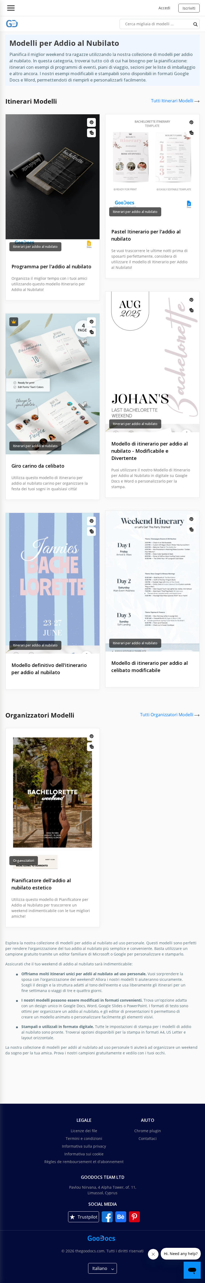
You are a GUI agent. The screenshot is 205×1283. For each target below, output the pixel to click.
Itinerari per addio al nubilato (35, 246)
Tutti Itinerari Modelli (172, 101)
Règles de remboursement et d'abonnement (84, 1161)
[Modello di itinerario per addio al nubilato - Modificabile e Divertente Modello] (152, 362)
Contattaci (148, 1138)
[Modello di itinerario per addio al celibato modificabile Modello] (152, 581)
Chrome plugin (147, 1130)
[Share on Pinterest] (91, 122)
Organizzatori (23, 860)
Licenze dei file (84, 1130)
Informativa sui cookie (84, 1153)
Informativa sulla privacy (84, 1146)
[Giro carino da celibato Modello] (53, 384)
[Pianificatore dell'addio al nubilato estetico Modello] (53, 798)
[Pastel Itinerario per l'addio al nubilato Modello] (152, 167)
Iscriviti (189, 8)
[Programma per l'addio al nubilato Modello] (53, 184)
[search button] (195, 24)
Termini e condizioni (84, 1138)
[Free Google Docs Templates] (12, 24)
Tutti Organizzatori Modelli (167, 715)
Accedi (164, 7)
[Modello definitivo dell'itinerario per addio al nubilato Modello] (53, 583)
